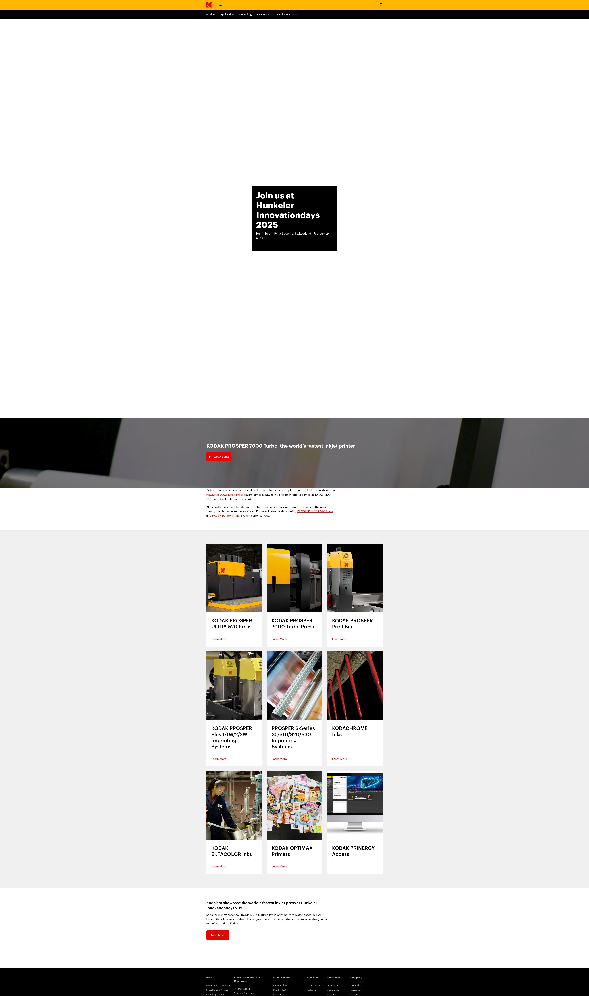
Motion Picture (282, 977)
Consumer (333, 977)
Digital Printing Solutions (218, 985)
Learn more (339, 639)
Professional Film (315, 989)
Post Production (281, 989)
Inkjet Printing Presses (217, 989)
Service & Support (287, 14)
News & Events (264, 14)
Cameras (331, 994)
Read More (217, 935)
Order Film (278, 994)
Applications (227, 14)
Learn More (218, 639)
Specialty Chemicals (244, 993)
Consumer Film (314, 985)
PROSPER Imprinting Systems (232, 515)
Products (211, 14)
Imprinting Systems (216, 994)
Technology (245, 14)
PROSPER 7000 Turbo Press (224, 494)
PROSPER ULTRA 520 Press (315, 511)
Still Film (312, 977)
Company (356, 977)
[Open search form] (381, 4)
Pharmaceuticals (242, 988)
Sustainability (356, 989)
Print (220, 4)
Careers (354, 994)
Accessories (333, 985)
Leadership (355, 985)
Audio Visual (333, 989)
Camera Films (280, 985)
